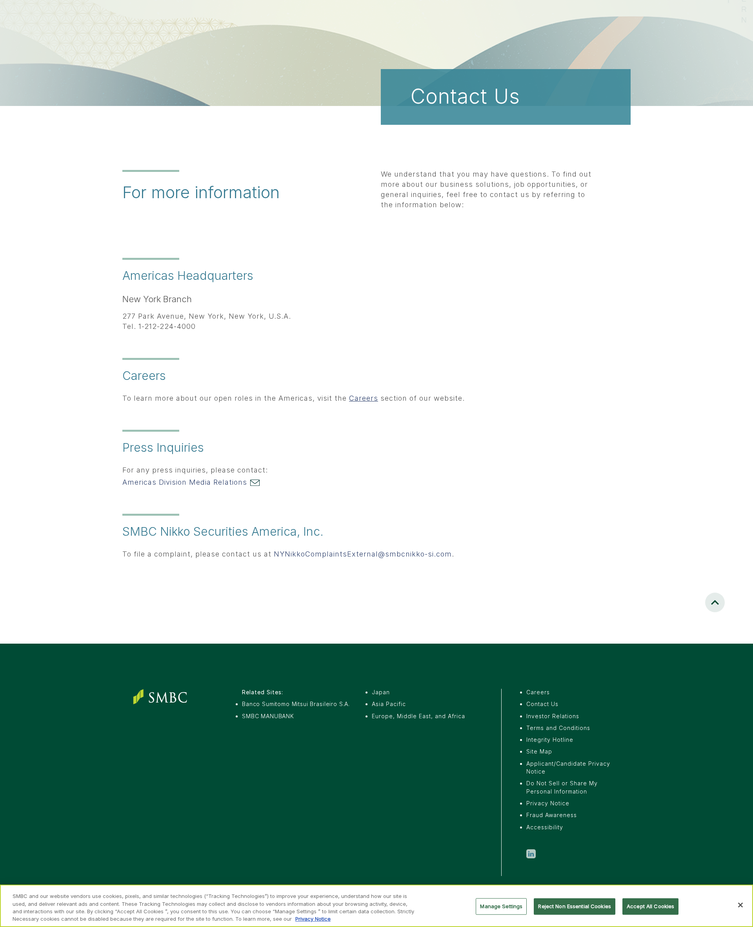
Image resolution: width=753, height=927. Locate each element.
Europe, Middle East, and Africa (418, 716)
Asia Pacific (389, 704)
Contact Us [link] (542, 704)
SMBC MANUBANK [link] (268, 716)
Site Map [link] (539, 751)
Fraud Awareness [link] (551, 815)
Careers (363, 398)
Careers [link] (538, 692)
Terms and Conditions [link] (558, 727)
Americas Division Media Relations (185, 482)
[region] (376, 906)
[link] (531, 855)
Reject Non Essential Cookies (574, 906)
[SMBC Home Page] (162, 696)
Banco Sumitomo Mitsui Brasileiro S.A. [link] (296, 704)
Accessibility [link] (544, 827)
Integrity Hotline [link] (549, 739)
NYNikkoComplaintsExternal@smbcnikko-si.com (363, 554)
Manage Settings (501, 906)
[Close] (740, 905)
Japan (381, 692)
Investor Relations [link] (552, 716)
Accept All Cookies (650, 906)
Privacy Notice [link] (547, 803)
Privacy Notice (313, 919)
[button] (715, 602)
